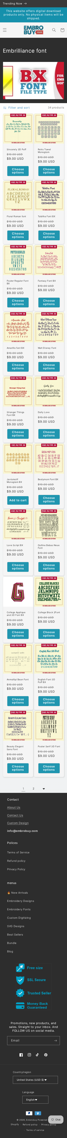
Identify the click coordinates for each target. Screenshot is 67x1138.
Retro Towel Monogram (44, 151)
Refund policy (16, 860)
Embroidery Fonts (19, 909)
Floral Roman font (16, 216)
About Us (13, 807)
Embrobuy (31, 1120)
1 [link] (23, 788)
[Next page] (43, 789)
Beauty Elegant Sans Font (15, 748)
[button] (5, 30)
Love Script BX (15, 545)
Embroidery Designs (20, 901)
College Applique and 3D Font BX (16, 614)
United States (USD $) (30, 1079)
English (30, 1099)
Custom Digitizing (19, 917)
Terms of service (35, 1130)
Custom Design (18, 823)
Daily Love (44, 412)
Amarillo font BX (15, 348)
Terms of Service (18, 852)
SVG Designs (15, 926)
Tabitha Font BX (46, 216)
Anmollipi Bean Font (18, 679)
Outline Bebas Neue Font (49, 546)
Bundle (12, 943)
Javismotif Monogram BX (14, 481)
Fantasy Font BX (47, 280)
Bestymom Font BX (48, 479)
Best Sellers (15, 934)
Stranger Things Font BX (15, 413)
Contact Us (15, 815)
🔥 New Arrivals (17, 892)
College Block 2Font (49, 612)
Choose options (18, 171)
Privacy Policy (16, 869)
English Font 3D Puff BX (46, 681)
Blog (10, 951)
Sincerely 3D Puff (16, 149)
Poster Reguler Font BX (17, 282)
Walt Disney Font (47, 348)
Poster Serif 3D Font (49, 746)
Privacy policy (48, 1124)
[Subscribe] (55, 1040)
